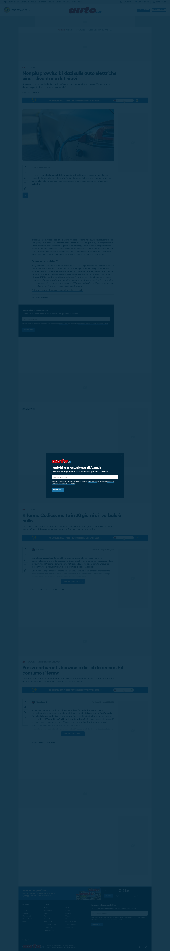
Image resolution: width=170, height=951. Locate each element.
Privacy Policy (92, 481)
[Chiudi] (121, 455)
